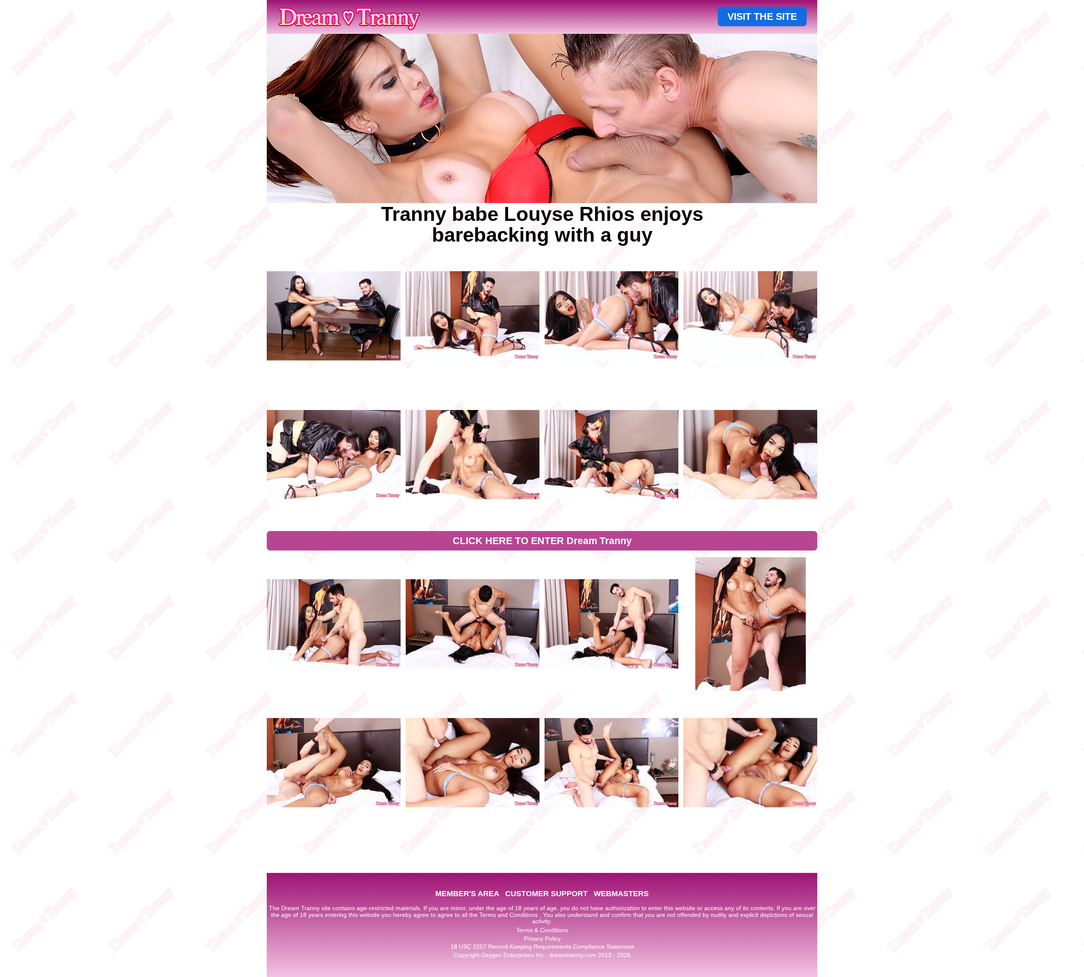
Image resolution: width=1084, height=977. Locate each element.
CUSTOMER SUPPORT (546, 893)
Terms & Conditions (542, 930)
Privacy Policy (542, 938)
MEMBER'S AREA (467, 893)
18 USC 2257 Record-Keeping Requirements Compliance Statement (542, 946)
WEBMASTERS (621, 893)
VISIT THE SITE (762, 16)
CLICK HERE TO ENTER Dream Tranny (542, 540)
